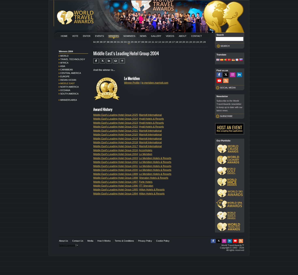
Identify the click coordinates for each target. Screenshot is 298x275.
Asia (62, 66)
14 (163, 42)
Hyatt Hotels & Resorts (151, 118)
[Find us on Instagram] (232, 74)
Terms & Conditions (124, 241)
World (64, 56)
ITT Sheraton (146, 185)
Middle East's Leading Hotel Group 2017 (115, 146)
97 (105, 42)
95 (98, 42)
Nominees (129, 36)
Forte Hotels (145, 182)
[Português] (225, 60)
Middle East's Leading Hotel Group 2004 (115, 154)
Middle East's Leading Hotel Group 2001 (115, 166)
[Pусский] (241, 60)
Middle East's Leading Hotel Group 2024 (115, 118)
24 (197, 42)
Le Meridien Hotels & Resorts (155, 158)
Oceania (65, 90)
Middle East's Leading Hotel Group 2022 (115, 126)
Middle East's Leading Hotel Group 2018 (115, 142)
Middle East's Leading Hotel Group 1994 (115, 193)
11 (153, 42)
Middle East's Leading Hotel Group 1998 (115, 177)
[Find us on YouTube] (219, 81)
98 (108, 42)
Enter (86, 36)
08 (142, 42)
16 (170, 42)
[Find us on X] (225, 74)
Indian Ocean (68, 80)
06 (136, 42)
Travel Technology (72, 59)
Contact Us (77, 241)
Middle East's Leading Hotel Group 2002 (115, 162)
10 (149, 42)
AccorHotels (145, 150)
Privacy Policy (145, 241)
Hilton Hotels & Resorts (152, 189)
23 (194, 42)
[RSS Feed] (225, 81)
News (143, 36)
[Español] (221, 60)
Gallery (156, 36)
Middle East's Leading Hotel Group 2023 (115, 122)
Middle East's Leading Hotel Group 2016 (115, 150)
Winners (113, 36)
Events (99, 36)
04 (129, 42)
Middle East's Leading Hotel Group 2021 (115, 130)
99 (111, 42)
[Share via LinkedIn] (108, 61)
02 (122, 42)
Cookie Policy (162, 241)
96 (101, 42)
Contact (196, 36)
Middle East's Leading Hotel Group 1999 (115, 174)
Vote (75, 36)
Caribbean (66, 69)
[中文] (229, 60)
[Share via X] (102, 61)
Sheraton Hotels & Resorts (153, 177)
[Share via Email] (115, 61)
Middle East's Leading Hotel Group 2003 (115, 158)
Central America (70, 73)
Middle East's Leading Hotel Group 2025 (115, 115)
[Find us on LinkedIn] (239, 74)
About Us (63, 241)
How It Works (104, 241)
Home (64, 36)
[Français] (237, 60)
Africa (64, 63)
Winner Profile (132, 82)
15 (166, 42)
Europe (65, 76)
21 (187, 42)
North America (69, 87)
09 (146, 42)
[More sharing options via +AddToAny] (122, 61)
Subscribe (226, 116)
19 (180, 42)
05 (132, 42)
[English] (218, 60)
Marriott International (150, 115)
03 (125, 42)
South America (69, 93)
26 (204, 42)
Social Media (228, 87)
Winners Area (68, 100)
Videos (170, 36)
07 (139, 42)
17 (173, 42)
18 (177, 42)
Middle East (67, 83)
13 (160, 42)
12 (156, 42)
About (183, 36)
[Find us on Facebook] (219, 74)
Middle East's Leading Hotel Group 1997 (115, 182)
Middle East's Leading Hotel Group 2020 (115, 134)
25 (201, 42)
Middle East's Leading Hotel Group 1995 (115, 189)
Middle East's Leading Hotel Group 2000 (115, 170)
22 (191, 42)
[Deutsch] (233, 60)
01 (118, 42)
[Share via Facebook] (96, 61)
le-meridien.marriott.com (154, 82)
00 (115, 42)
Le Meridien (145, 154)
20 (184, 42)
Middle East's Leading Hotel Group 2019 (115, 138)
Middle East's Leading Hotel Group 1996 (115, 185)
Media (90, 241)
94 (94, 42)
